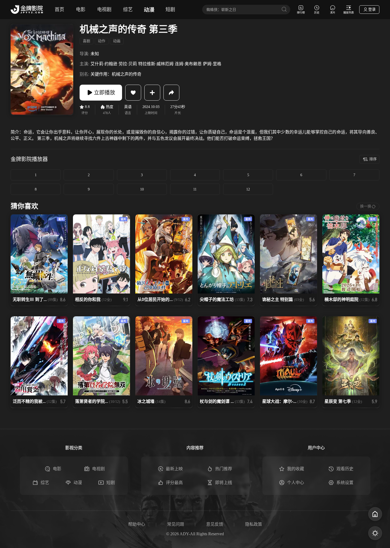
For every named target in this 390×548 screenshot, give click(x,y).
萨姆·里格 (212, 64)
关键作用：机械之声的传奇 (115, 74)
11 (195, 189)
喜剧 (86, 41)
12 (248, 189)
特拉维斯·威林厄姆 (156, 64)
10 (142, 189)
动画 (116, 41)
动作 (101, 41)
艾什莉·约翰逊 (103, 64)
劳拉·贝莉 (128, 64)
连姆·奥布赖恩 (188, 64)
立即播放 (104, 93)
